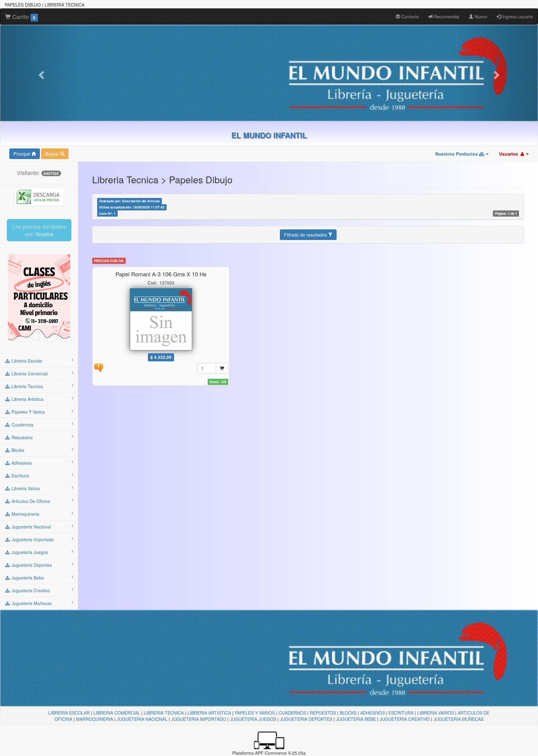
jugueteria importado (32, 539)
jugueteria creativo (30, 590)
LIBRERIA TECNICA (164, 713)
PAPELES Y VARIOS (255, 713)
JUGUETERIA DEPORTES (306, 719)
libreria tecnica (26, 386)
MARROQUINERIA (94, 719)
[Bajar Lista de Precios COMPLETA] (39, 196)
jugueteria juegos (29, 552)
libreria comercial (29, 373)
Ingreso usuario (517, 16)
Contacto (409, 16)
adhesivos (21, 463)
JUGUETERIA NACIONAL (142, 719)
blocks (17, 450)
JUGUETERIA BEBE (356, 719)
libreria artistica (26, 399)
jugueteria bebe (27, 578)
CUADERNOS (292, 713)
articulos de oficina (30, 501)
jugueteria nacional (30, 527)
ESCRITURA (401, 713)
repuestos (21, 437)
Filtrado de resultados (306, 235)
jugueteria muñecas (31, 603)
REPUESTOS (323, 713)
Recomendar (446, 16)
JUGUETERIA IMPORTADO (198, 719)
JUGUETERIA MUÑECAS (458, 719)
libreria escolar (26, 361)
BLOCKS (348, 713)
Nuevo (480, 16)
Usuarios (509, 154)
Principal (22, 154)
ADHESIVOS (372, 713)
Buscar (52, 154)
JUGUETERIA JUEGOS (253, 719)
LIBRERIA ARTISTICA (209, 713)
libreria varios (25, 488)
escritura (19, 475)
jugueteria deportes (31, 565)
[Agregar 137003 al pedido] (222, 368)
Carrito (23, 16)
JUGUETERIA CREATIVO (405, 719)
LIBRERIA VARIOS (435, 713)
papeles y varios (27, 412)
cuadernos (21, 424)
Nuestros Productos (457, 154)
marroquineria (24, 514)
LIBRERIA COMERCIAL (116, 713)
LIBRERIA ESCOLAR (69, 713)
